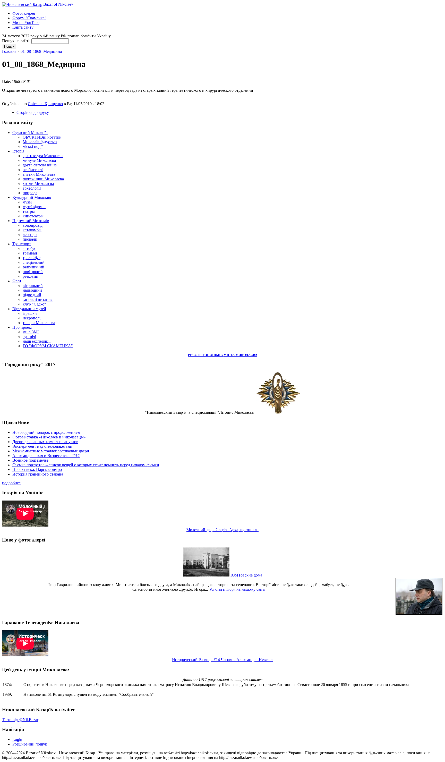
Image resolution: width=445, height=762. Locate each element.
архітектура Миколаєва (43, 156)
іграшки (30, 313)
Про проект (22, 327)
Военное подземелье (30, 460)
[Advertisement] (62, 76)
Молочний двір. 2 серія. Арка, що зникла (222, 530)
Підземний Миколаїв (30, 220)
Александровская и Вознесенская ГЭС (46, 455)
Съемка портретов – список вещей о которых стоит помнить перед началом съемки (85, 465)
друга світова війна (40, 165)
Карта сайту (22, 27)
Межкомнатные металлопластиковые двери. (51, 451)
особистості (33, 169)
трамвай (30, 253)
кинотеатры (33, 216)
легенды (30, 234)
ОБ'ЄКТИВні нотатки (42, 137)
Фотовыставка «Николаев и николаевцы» (49, 437)
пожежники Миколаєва (43, 179)
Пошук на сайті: (16, 41)
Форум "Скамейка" (29, 18)
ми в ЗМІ (31, 332)
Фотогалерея (23, 13)
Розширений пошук (29, 744)
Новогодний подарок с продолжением (46, 432)
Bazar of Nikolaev (57, 4)
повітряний (33, 271)
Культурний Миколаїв (31, 197)
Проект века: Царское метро (37, 469)
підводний (32, 295)
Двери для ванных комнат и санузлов (45, 441)
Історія (18, 151)
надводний (32, 290)
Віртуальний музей (29, 309)
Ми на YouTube (25, 22)
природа (30, 193)
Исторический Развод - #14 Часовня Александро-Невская (222, 659)
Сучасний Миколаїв (30, 132)
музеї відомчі (34, 207)
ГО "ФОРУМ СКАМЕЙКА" (48, 346)
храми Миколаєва (38, 183)
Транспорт (21, 244)
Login (17, 739)
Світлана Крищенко (45, 103)
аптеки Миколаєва (39, 174)
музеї (27, 202)
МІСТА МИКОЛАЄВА (240, 355)
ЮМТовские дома (245, 575)
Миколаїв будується (40, 142)
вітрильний (33, 285)
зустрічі (29, 336)
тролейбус (31, 258)
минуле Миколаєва (39, 160)
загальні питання (38, 299)
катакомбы (32, 230)
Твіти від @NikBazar (20, 719)
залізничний (33, 267)
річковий (30, 276)
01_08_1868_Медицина (41, 51)
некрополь (32, 318)
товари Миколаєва (39, 322)
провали (30, 239)
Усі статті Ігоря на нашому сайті (237, 589)
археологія (32, 188)
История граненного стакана (37, 474)
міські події (32, 146)
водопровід (32, 225)
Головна (9, 51)
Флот (16, 281)
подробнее (11, 483)
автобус (29, 248)
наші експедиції (36, 341)
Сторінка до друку (32, 112)
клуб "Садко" (34, 304)
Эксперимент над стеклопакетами (42, 446)
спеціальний (34, 262)
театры (29, 211)
